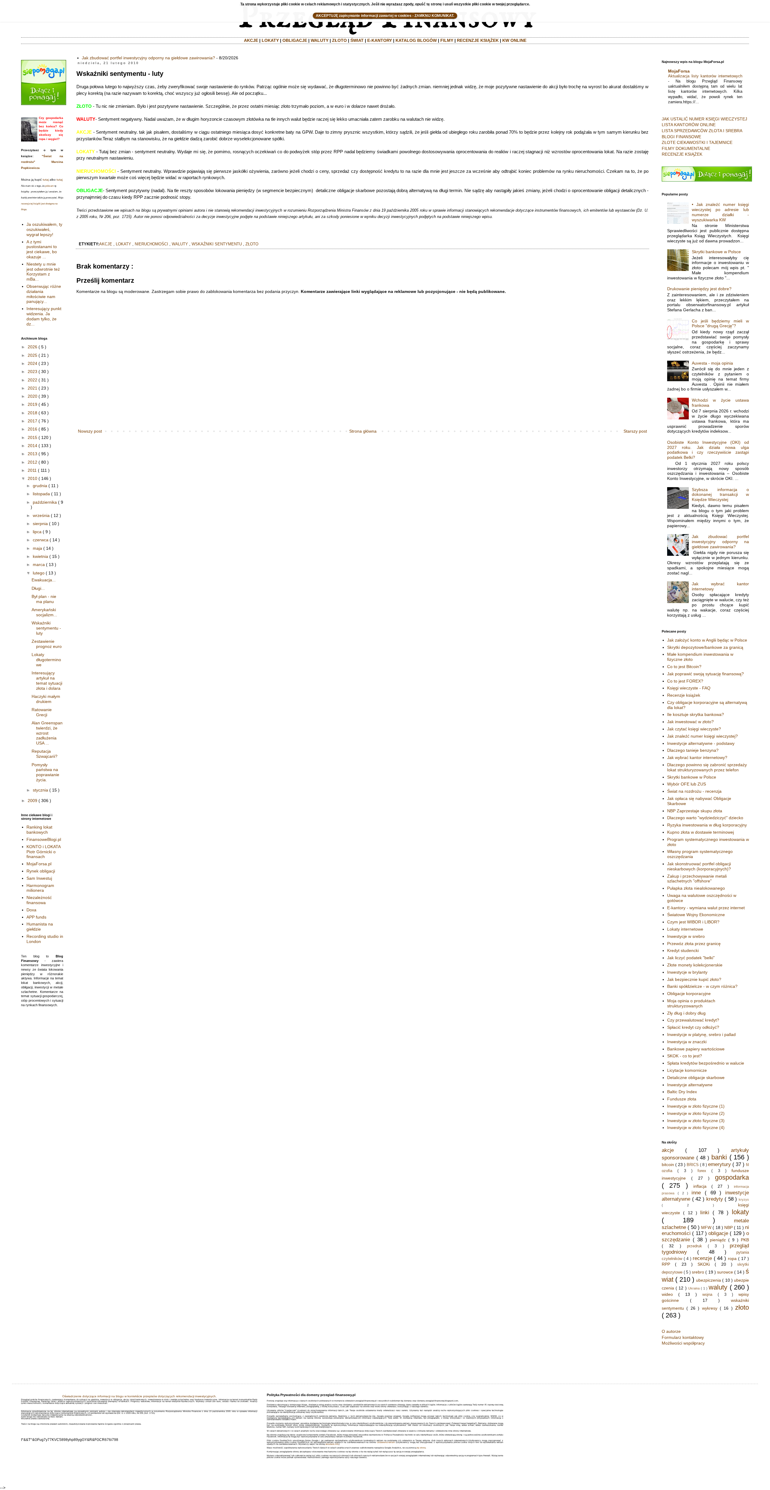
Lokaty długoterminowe (46, 659)
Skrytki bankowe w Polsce (716, 251)
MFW (706, 1227)
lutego (39, 573)
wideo (667, 1294)
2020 (32, 396)
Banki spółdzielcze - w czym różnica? (702, 986)
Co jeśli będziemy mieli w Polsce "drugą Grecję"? (720, 323)
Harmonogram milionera (40, 888)
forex (702, 1171)
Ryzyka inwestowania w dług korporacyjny (707, 825)
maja (37, 548)
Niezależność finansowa (39, 900)
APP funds (36, 917)
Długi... (38, 588)
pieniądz (718, 1239)
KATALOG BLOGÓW (416, 40)
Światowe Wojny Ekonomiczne (696, 914)
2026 (32, 346)
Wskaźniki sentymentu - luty (46, 628)
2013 (32, 453)
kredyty (714, 1199)
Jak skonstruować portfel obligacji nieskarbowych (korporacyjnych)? (699, 866)
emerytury (719, 1164)
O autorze (671, 1331)
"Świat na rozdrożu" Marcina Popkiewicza (42, 162)
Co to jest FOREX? (685, 681)
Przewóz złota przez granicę (694, 943)
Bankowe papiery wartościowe (696, 1049)
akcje (105, 244)
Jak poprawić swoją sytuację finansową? (705, 673)
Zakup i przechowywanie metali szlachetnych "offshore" (697, 879)
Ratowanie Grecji (42, 712)
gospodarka (732, 1177)
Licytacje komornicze (687, 1070)
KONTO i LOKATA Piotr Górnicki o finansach (43, 851)
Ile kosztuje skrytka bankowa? (695, 714)
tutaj (46, 179)
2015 (32, 437)
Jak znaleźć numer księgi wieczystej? (702, 736)
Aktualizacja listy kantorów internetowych (705, 76)
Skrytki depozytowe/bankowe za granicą (705, 647)
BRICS (693, 1165)
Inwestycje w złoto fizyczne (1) (696, 1106)
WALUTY (319, 40)
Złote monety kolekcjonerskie (694, 965)
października (45, 502)
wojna (707, 1294)
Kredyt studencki (683, 950)
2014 (32, 445)
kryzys (744, 1199)
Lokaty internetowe (685, 929)
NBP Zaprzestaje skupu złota (694, 810)
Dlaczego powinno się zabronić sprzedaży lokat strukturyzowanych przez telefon (707, 767)
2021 (32, 388)
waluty (180, 244)
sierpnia (40, 523)
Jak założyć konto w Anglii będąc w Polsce (707, 640)
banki (719, 1157)
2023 (32, 371)
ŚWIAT (357, 40)
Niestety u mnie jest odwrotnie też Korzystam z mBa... (43, 272)
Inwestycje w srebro (686, 936)
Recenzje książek (683, 695)
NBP (728, 1227)
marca (39, 564)
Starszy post (635, 431)
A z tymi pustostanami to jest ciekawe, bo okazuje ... (41, 249)
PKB (745, 1239)
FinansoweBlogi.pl (43, 839)
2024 (32, 363)
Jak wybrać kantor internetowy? (697, 757)
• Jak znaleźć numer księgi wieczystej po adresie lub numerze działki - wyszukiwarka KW (720, 212)
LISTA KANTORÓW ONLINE (689, 124)
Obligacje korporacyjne (689, 993)
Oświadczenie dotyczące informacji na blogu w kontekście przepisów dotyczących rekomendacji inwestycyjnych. (139, 1396)
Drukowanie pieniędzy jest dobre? (699, 288)
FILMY (446, 40)
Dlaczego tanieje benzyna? (693, 750)
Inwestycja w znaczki (687, 1041)
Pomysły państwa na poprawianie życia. (45, 772)
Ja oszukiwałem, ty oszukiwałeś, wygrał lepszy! (44, 229)
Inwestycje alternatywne (690, 1084)
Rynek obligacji (40, 871)
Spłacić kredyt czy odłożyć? (693, 1027)
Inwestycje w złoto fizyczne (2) (696, 1113)
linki (704, 1212)
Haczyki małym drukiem (46, 699)
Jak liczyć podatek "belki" (691, 957)
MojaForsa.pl (38, 863)
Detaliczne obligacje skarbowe (696, 1077)
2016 (32, 429)
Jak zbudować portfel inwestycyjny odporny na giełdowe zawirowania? (148, 57)
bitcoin (668, 1164)
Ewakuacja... (44, 579)
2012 (32, 462)
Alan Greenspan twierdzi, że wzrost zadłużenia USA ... (47, 732)
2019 (32, 404)
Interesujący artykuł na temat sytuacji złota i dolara (47, 680)
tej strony (421, 1448)
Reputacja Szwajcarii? (44, 754)
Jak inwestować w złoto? (690, 721)
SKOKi (704, 1264)
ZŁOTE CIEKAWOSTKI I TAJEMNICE (697, 142)
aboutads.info (332, 1444)
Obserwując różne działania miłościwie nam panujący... (43, 294)
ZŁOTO (339, 40)
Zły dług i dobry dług (686, 1013)
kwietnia (40, 556)
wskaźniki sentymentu (217, 244)
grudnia (40, 485)
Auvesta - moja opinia (712, 363)
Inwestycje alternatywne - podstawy (701, 743)
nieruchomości (151, 244)
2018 (32, 412)
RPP (666, 1264)
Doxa (31, 909)
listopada (41, 493)
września (41, 515)
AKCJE (251, 40)
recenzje (702, 1258)
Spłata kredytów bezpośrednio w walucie (705, 1063)
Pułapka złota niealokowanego (696, 888)
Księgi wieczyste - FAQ (688, 688)
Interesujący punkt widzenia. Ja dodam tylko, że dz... (43, 316)
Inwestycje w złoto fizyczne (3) (696, 1120)
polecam (49, 186)
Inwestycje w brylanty (687, 972)
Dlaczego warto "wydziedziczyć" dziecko (705, 817)
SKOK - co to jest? (684, 1055)
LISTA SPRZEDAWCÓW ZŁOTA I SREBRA (702, 130)
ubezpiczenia (708, 1280)
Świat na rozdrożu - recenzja (694, 791)
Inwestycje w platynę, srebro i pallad (701, 1034)
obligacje (718, 1233)
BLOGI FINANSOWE (681, 136)
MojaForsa (679, 71)
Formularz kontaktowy (683, 1337)
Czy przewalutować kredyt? (693, 1020)
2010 (32, 478)
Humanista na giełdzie (39, 927)
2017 (32, 420)
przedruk (694, 1246)
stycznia (40, 790)
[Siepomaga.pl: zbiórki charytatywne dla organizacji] (43, 103)
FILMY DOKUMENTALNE (686, 148)
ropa (732, 1258)
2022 (32, 380)
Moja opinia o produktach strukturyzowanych (691, 1003)
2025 (32, 355)
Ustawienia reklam (386, 1442)
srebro (698, 1272)
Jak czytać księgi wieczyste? (694, 728)
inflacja (700, 1186)
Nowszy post (90, 431)
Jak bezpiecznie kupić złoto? (694, 979)
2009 (32, 800)
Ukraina (694, 1288)
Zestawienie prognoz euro (47, 644)
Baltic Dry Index (682, 1091)
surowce (725, 1272)
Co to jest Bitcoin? (684, 666)
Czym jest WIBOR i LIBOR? (693, 921)
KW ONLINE (514, 40)
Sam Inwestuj (39, 878)
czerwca (40, 539)
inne (696, 1193)
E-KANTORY (379, 40)
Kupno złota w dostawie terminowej (700, 832)
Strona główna (363, 431)
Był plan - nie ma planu (44, 599)
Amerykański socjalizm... (44, 612)
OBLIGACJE (294, 40)
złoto (251, 244)
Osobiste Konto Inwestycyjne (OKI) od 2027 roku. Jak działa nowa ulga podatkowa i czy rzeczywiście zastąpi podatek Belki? (708, 450)
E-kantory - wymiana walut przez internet (706, 907)
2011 (32, 470)
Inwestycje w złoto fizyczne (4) (696, 1127)
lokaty (123, 244)
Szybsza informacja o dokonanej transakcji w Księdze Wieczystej (720, 494)
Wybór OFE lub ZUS (686, 784)
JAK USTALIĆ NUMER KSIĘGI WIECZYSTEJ (704, 119)
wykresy (709, 1308)
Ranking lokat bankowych (39, 830)
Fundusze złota (681, 1099)
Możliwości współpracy (683, 1343)
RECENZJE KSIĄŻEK (478, 40)
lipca (37, 531)
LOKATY (270, 40)
